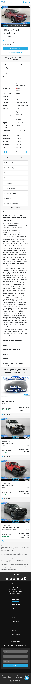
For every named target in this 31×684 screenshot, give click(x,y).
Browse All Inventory (15, 48)
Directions (15, 613)
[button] (20, 2)
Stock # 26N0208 (6, 525)
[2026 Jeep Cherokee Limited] (15, 386)
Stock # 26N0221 (6, 399)
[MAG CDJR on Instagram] (17, 578)
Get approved (15, 621)
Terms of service (15, 634)
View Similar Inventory (15, 52)
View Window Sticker (13, 152)
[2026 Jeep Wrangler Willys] (15, 470)
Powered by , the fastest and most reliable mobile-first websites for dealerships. (15, 676)
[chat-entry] (26, 678)
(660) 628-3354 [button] (16, 593)
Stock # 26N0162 (6, 483)
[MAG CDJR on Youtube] (13, 578)
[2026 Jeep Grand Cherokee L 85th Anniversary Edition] (15, 512)
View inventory (15, 604)
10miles (26, 445)
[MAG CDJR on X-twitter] (10, 578)
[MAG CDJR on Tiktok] (24, 578)
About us (15, 608)
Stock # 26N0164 (6, 441)
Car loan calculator (15, 626)
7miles (27, 487)
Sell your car (15, 617)
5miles (27, 403)
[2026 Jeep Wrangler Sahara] (15, 428)
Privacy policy (15, 630)
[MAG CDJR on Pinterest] (21, 578)
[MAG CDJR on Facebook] (6, 578)
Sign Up (15, 665)
